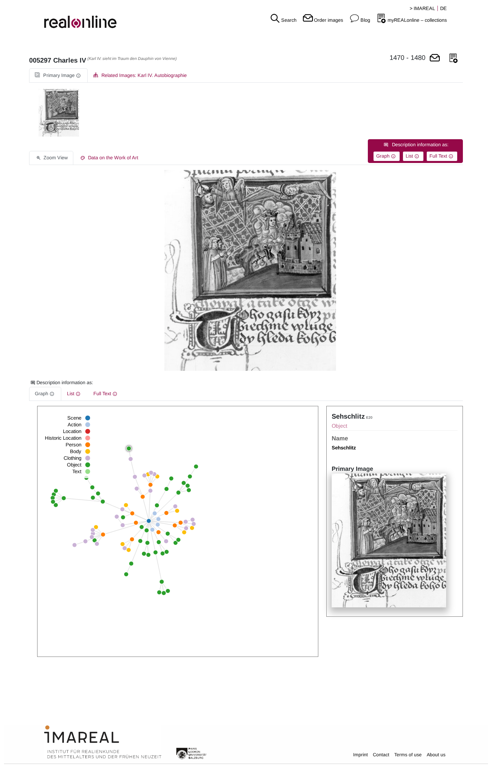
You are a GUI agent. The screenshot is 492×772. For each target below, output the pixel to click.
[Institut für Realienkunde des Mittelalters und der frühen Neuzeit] (102, 742)
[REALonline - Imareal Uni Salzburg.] (82, 16)
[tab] (58, 75)
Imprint (360, 754)
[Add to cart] (434, 58)
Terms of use (408, 754)
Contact (381, 754)
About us (436, 754)
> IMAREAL (422, 8)
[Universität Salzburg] (191, 753)
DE (443, 8)
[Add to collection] (453, 58)
